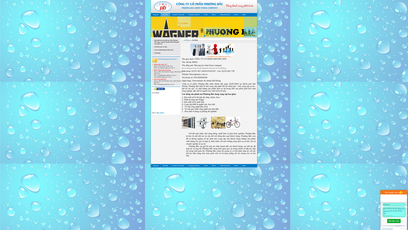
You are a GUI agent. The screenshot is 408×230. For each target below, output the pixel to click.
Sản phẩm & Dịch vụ (194, 14)
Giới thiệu (165, 14)
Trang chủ (156, 14)
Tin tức (206, 14)
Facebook (399, 225)
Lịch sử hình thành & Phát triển (163, 50)
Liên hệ (236, 14)
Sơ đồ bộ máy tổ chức (160, 47)
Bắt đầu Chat (394, 221)
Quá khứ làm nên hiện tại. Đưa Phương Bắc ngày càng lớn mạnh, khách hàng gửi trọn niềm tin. (166, 42)
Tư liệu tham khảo (225, 14)
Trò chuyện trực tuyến (394, 192)
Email (243, 14)
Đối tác (214, 14)
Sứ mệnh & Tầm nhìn (178, 14)
